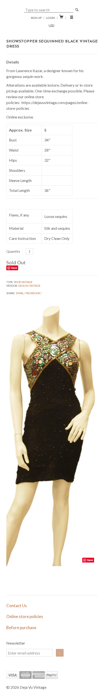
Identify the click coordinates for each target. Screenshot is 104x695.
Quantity (13, 251)
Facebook (33, 293)
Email (20, 293)
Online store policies (24, 616)
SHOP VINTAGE (23, 282)
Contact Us (16, 605)
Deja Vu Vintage (29, 285)
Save (14, 268)
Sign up (36, 18)
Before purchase (21, 627)
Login (50, 18)
